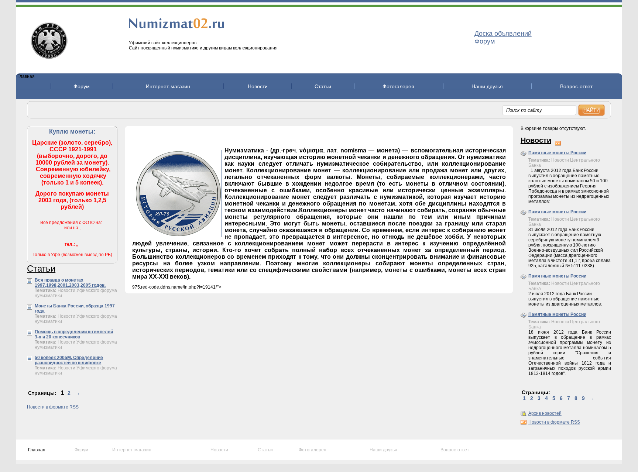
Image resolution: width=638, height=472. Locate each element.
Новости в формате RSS (53, 407)
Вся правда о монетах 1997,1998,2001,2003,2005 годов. (70, 283)
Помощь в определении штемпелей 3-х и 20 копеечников (74, 334)
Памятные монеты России (557, 152)
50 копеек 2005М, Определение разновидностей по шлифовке (69, 360)
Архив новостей (545, 413)
